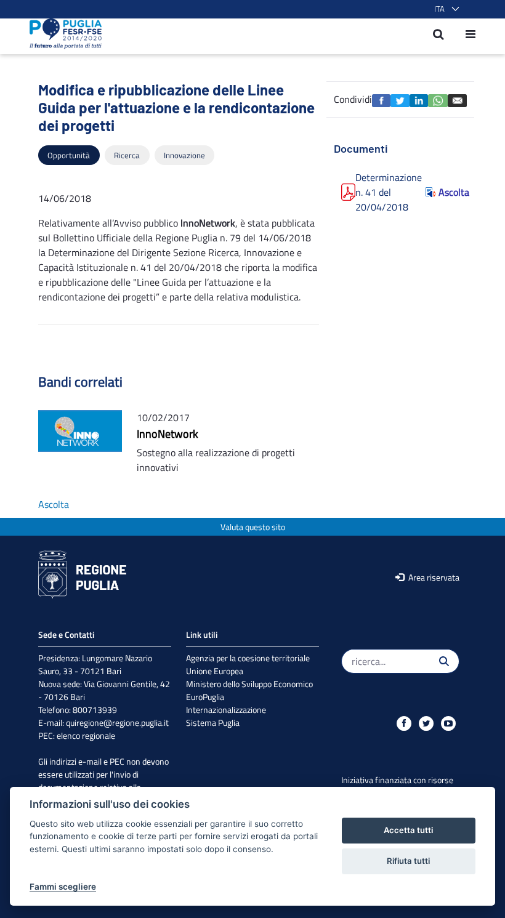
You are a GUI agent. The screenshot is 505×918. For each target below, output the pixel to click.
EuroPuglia (205, 696)
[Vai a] (62, 33)
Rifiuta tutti (408, 861)
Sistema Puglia (213, 722)
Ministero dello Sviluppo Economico (249, 683)
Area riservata (432, 577)
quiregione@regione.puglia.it (117, 722)
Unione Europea (214, 670)
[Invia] (444, 661)
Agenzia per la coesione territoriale (248, 657)
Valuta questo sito (252, 526)
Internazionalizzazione (226, 709)
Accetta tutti (408, 830)
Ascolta (448, 192)
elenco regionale (86, 735)
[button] (444, 9)
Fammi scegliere (63, 887)
